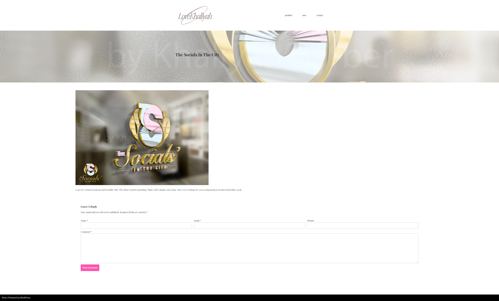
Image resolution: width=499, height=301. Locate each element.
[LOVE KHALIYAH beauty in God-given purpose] (194, 15)
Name (84, 220)
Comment (86, 231)
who (304, 15)
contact (319, 15)
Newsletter (261, 291)
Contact (290, 291)
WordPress (25, 298)
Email (197, 220)
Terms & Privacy (276, 291)
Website (310, 220)
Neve (4, 298)
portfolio (288, 15)
